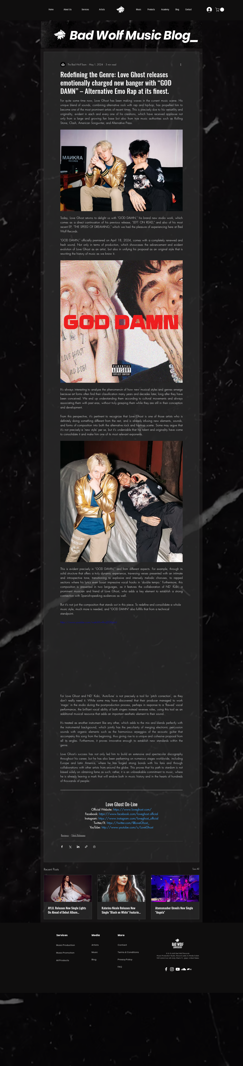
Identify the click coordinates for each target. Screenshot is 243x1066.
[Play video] (121, 654)
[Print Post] (94, 846)
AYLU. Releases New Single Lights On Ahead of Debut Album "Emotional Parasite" (67, 910)
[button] (220, 10)
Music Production (65, 945)
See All (195, 868)
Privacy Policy (125, 959)
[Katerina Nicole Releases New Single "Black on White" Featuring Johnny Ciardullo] (121, 888)
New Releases (78, 835)
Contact (122, 945)
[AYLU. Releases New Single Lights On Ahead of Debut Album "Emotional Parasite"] (68, 888)
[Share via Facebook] (61, 846)
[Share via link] (86, 846)
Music (95, 952)
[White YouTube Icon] (177, 969)
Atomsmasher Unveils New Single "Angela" (174, 910)
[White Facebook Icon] (166, 969)
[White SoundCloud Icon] (183, 969)
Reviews (65, 835)
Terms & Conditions (128, 952)
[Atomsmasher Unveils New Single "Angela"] (175, 888)
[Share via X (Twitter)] (70, 846)
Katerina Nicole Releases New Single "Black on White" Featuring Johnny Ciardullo (121, 910)
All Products (62, 960)
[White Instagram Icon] (171, 969)
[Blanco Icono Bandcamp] (189, 969)
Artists (95, 945)
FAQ (120, 966)
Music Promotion (65, 952)
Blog (94, 959)
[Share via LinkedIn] (78, 846)
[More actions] (181, 65)
